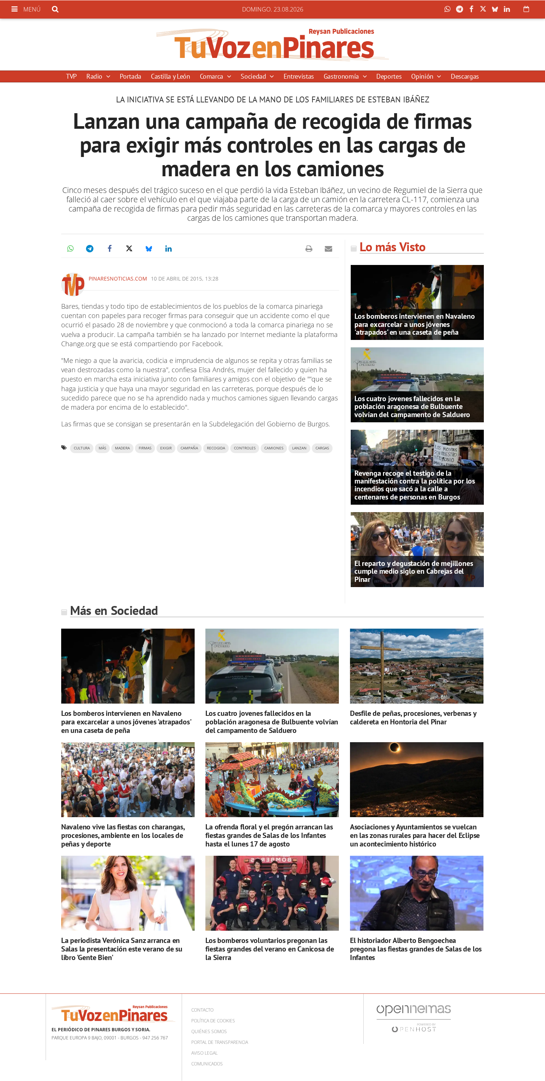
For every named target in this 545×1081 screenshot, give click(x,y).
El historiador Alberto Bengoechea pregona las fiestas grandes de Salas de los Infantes (416, 949)
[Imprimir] (309, 249)
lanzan (299, 448)
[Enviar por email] (328, 249)
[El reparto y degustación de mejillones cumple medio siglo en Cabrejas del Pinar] (417, 549)
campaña (189, 448)
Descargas (465, 76)
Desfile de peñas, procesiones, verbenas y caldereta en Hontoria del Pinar (413, 717)
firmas (145, 448)
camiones (273, 448)
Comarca (212, 76)
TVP (71, 76)
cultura (82, 448)
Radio (95, 76)
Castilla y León (170, 76)
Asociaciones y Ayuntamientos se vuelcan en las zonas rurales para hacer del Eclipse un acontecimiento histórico (415, 835)
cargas (322, 448)
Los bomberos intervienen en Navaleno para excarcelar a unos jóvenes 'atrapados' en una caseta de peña (414, 324)
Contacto (202, 1010)
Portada (130, 76)
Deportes (389, 76)
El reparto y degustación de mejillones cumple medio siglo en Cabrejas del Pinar (413, 571)
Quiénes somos (209, 1031)
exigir (166, 448)
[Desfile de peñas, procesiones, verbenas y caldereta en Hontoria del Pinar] (416, 666)
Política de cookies (213, 1021)
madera (122, 448)
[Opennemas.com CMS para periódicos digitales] (414, 1018)
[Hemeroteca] (526, 9)
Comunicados (207, 1064)
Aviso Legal (204, 1053)
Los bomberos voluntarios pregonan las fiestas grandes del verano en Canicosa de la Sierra (269, 949)
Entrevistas (299, 76)
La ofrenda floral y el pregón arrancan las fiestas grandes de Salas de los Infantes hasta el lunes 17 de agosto (269, 835)
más (102, 448)
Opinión (423, 76)
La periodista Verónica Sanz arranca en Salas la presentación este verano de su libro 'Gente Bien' (121, 949)
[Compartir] (449, 9)
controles (244, 448)
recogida (216, 448)
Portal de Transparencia (219, 1042)
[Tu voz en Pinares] (272, 44)
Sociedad (254, 76)
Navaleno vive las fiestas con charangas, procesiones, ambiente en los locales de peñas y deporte (123, 835)
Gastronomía (342, 76)
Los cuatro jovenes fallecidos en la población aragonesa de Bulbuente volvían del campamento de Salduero (412, 406)
